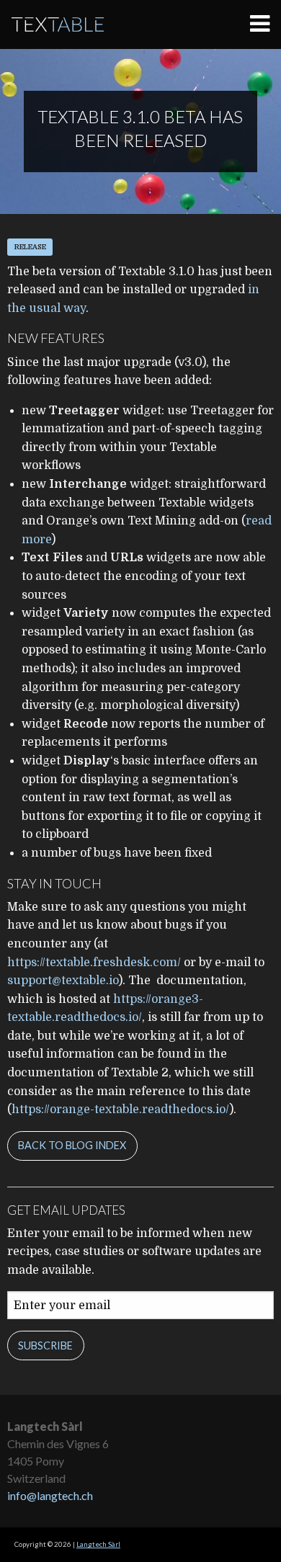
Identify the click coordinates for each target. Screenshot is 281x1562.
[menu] (265, 24)
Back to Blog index (72, 1145)
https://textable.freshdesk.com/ (94, 962)
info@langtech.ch (50, 1495)
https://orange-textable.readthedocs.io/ (120, 1109)
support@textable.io (62, 980)
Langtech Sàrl (98, 1544)
